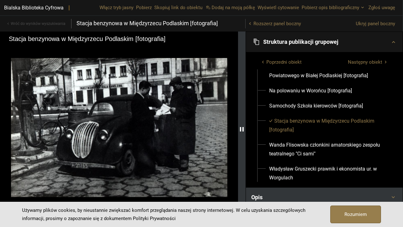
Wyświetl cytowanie (278, 7)
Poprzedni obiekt (284, 62)
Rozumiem (355, 214)
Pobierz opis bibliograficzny (330, 7)
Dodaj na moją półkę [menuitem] (233, 7)
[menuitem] (328, 71)
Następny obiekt (365, 62)
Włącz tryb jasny (116, 7)
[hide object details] (242, 129)
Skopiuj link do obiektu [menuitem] (178, 7)
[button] (324, 42)
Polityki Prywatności (154, 218)
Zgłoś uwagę (381, 7)
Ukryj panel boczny (375, 23)
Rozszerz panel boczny (277, 23)
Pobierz (144, 7)
